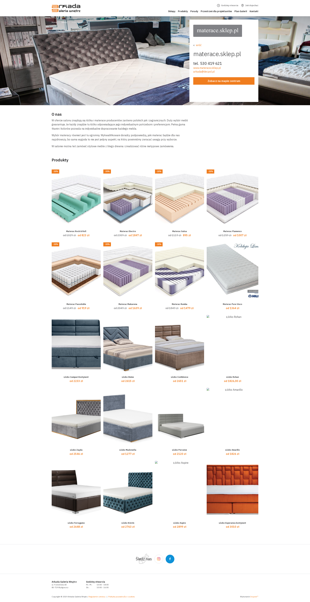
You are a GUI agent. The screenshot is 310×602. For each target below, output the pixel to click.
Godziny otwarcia (229, 5)
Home (54, 22)
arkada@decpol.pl (204, 71)
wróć (199, 45)
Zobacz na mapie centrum (224, 81)
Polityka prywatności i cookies (121, 596)
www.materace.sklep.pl (207, 67)
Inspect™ (254, 596)
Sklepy (171, 11)
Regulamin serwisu (96, 596)
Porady (194, 11)
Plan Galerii (240, 11)
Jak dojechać (251, 5)
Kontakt (254, 11)
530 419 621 (211, 63)
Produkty (183, 11)
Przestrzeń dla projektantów (216, 11)
